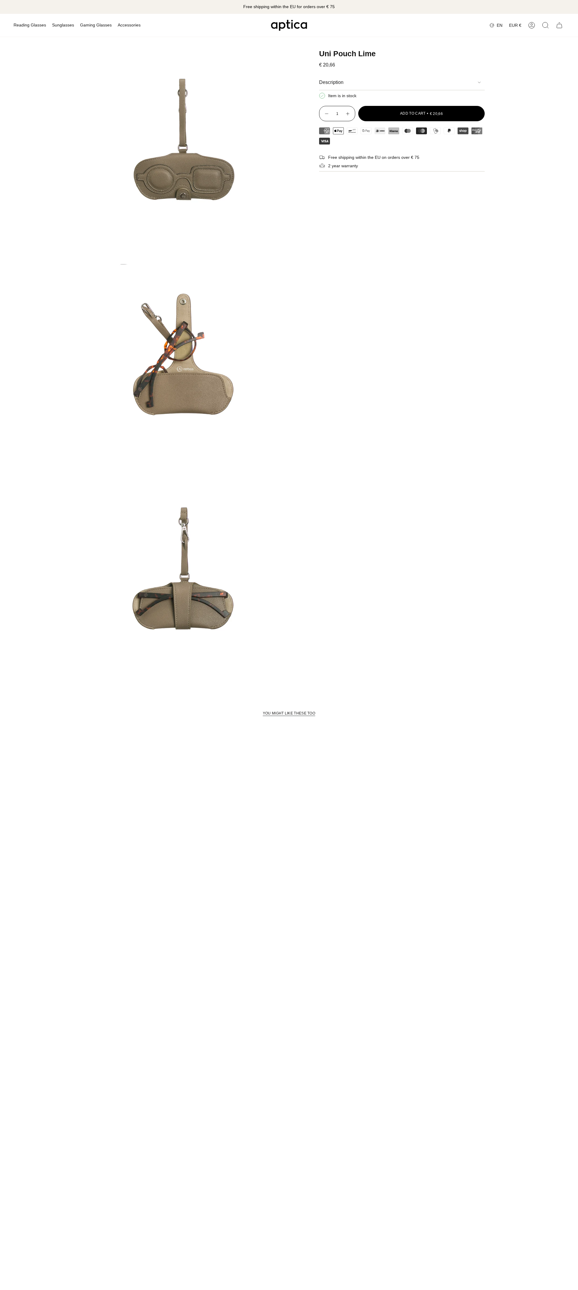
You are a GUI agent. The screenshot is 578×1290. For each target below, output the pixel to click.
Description (331, 82)
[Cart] (559, 25)
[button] (30, 25)
